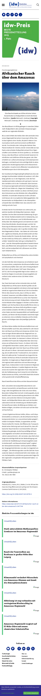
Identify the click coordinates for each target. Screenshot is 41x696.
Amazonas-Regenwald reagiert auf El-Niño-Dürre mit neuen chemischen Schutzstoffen (20, 626)
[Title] (12, 14)
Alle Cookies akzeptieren (31, 693)
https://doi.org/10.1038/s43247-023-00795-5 (17, 494)
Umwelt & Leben (7, 661)
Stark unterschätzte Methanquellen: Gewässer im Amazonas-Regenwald (21, 530)
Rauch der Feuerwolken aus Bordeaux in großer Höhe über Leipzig (18, 554)
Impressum (25, 656)
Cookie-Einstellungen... (8, 693)
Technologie (6, 654)
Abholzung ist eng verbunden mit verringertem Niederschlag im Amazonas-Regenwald (19, 603)
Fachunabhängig (7, 666)
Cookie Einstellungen (27, 663)
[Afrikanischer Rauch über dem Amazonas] (8, 14)
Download (33, 121)
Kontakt (24, 661)
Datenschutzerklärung (28, 658)
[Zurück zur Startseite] (20, 5)
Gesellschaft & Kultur (9, 656)
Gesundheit (5, 659)
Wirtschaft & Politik (8, 663)
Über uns (24, 654)
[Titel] (3, 14)
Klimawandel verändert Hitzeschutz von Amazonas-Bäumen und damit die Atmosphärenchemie (21, 580)
